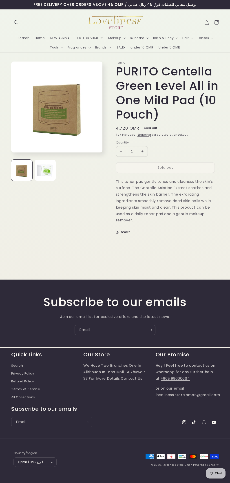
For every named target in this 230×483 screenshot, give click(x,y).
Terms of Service (25, 389)
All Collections (23, 397)
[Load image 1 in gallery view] (21, 170)
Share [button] (126, 232)
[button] (16, 22)
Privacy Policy (22, 373)
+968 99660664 (175, 378)
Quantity (122, 142)
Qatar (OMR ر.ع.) (30, 462)
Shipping (144, 135)
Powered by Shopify (206, 465)
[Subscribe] (150, 330)
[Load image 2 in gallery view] (45, 170)
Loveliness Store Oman (177, 465)
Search (17, 365)
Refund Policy (22, 381)
